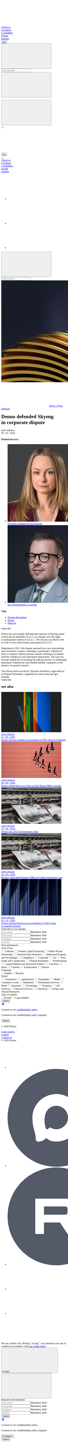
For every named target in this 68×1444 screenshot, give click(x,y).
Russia (11, 620)
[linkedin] (31, 198)
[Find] (26, 264)
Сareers (5, 1034)
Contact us (6, 1037)
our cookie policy (37, 1346)
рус (4, 42)
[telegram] (31, 223)
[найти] (26, 56)
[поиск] (26, 112)
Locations (6, 30)
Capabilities (7, 33)
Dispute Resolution (17, 617)
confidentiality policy (27, 1009)
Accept (6, 1371)
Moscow (12, 623)
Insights (5, 38)
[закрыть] (2, 158)
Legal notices (8, 1031)
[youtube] (31, 247)
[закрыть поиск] (26, 84)
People (4, 35)
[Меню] (2, 127)
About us (5, 27)
